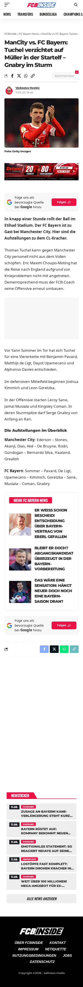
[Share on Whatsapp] (26, 75)
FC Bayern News (29, 33)
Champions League (29, 859)
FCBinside (10, 33)
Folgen (61, 202)
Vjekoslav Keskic (27, 87)
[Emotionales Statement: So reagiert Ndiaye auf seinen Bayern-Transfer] (41, 846)
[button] (8, 4)
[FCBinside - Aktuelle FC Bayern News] (41, 5)
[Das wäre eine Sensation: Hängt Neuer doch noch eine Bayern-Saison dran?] (20, 592)
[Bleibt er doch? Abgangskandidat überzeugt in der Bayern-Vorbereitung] (20, 559)
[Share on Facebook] (12, 75)
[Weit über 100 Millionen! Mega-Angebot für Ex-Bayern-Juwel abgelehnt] (41, 880)
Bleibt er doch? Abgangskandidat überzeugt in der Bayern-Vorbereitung (54, 558)
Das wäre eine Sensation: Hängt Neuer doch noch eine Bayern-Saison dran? (53, 591)
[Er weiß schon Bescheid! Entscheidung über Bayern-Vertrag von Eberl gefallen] (20, 524)
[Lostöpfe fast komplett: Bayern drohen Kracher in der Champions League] (41, 863)
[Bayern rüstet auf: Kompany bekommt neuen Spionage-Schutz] (41, 828)
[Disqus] (41, 717)
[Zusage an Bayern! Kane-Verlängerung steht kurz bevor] (41, 811)
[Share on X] (19, 75)
